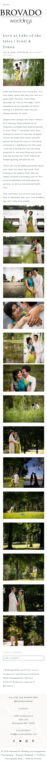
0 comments (13, 652)
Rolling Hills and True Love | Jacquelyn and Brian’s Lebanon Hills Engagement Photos (21, 674)
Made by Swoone (33, 758)
